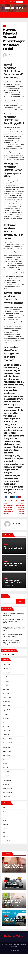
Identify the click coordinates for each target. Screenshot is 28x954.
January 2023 (6, 734)
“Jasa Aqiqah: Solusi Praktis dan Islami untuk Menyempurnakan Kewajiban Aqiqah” (14, 628)
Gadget (5, 820)
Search (5, 596)
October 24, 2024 (9, 869)
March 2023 (6, 726)
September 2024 (7, 668)
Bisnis (4, 812)
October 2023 (6, 706)
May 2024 (5, 685)
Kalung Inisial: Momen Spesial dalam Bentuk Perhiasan (14, 867)
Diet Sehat (6, 816)
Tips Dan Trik (6, 840)
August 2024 (6, 672)
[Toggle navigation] (15, 14)
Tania (11, 54)
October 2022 (6, 747)
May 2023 (5, 722)
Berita (4, 807)
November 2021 (7, 792)
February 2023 (7, 730)
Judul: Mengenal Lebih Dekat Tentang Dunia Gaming (13, 582)
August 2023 (6, 710)
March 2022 (6, 776)
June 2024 (6, 681)
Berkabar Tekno (14, 7)
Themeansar (14, 946)
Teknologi (5, 836)
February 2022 (7, 780)
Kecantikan (6, 824)
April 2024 (6, 689)
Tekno (4, 25)
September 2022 (7, 751)
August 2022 (6, 755)
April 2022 (6, 772)
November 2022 (7, 743)
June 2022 (6, 763)
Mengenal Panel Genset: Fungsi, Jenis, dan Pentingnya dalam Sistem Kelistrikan (14, 621)
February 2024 (7, 697)
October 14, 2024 (9, 887)
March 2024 (6, 693)
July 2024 (5, 677)
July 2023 (5, 714)
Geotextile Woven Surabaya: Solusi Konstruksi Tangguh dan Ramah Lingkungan (13, 642)
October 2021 (6, 796)
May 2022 (5, 767)
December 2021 (7, 788)
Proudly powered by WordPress (9, 944)
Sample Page (16, 950)
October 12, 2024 (9, 905)
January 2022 (6, 784)
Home (10, 950)
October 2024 (6, 664)
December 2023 (7, 701)
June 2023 (6, 718)
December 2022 (7, 739)
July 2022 (5, 759)
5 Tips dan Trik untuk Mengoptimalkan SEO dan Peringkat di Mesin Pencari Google (9, 507)
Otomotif (5, 828)
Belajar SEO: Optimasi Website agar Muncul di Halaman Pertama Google (20, 507)
